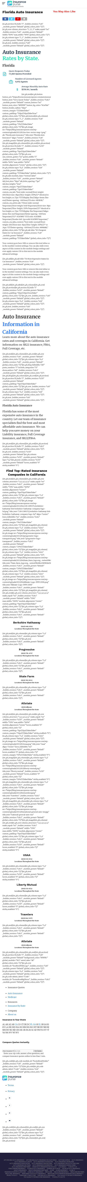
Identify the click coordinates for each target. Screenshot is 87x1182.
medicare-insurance (12, 1173)
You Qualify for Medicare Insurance (37, 1177)
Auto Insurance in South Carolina (66, 1163)
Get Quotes (38, 1051)
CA (16, 1024)
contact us (72, 1167)
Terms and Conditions (27, 1175)
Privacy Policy (12, 1175)
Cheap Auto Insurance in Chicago (44, 1167)
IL (40, 1024)
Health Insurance (20, 1170)
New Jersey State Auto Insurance (34, 1173)
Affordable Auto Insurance (14, 1160)
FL (31, 1024)
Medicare (12, 997)
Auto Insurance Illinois (23, 1162)
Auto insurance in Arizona (43, 1162)
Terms (11, 1085)
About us (12, 1014)
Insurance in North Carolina (15, 1172)
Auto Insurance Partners (21, 1167)
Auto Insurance (15, 993)
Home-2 (72, 1170)
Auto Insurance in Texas (22, 1165)
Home (52, 1170)
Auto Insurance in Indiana (64, 1162)
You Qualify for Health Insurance (69, 1175)
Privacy (11, 1091)
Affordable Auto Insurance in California (41, 1160)
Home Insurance (62, 1170)
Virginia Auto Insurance (46, 1175)
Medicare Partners (77, 1172)
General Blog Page (53, 1168)
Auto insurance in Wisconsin (65, 1165)
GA (34, 1024)
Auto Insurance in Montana (42, 1163)
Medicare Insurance (61, 1172)
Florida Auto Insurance (36, 1168)
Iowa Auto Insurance (35, 1172)
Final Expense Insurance (16, 1168)
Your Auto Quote (58, 1177)
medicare (48, 1172)
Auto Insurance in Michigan (20, 1163)
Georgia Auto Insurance (71, 1168)
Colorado (62, 1167)
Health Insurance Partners (38, 1170)
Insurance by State (16, 1006)
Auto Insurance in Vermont (43, 1165)
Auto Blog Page (64, 1160)
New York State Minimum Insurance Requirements (65, 1173)
